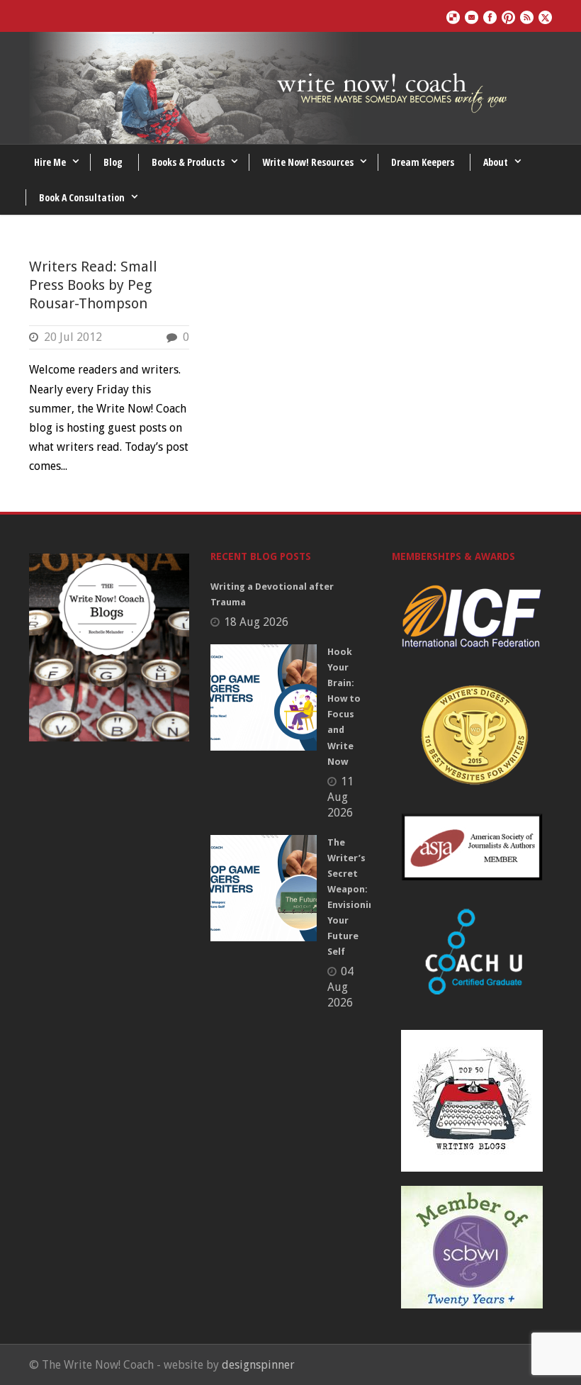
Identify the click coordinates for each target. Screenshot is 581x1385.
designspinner (258, 1365)
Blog (113, 162)
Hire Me (50, 162)
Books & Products (188, 162)
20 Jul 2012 (73, 337)
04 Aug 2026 (340, 987)
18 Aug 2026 (256, 622)
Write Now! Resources (308, 162)
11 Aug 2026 (340, 797)
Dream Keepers (422, 162)
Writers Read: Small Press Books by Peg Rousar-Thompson (93, 285)
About (495, 162)
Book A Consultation (82, 197)
